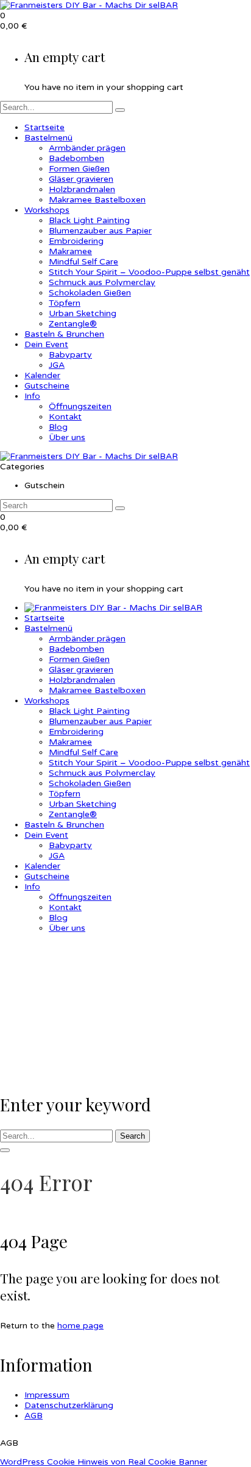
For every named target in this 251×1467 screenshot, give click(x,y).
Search (132, 1136)
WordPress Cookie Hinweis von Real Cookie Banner (103, 1462)
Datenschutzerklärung (68, 1405)
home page (80, 1325)
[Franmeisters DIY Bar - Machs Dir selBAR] (89, 5)
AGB (33, 1415)
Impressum (46, 1395)
